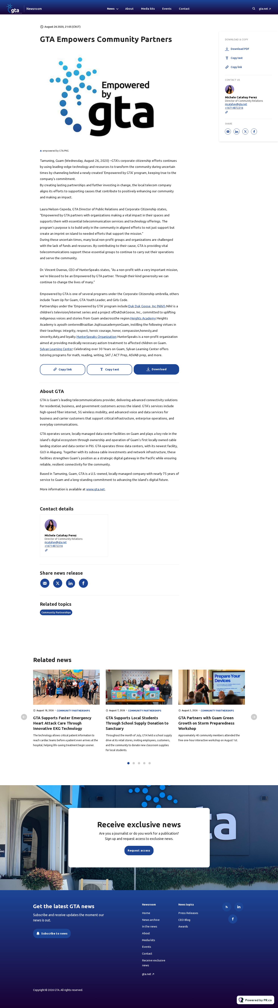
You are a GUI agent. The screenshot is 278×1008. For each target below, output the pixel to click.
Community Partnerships (56, 612)
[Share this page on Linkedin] (70, 583)
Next (254, 717)
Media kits (148, 8)
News (111, 8)
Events (166, 8)
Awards (183, 926)
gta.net (263, 8)
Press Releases (188, 913)
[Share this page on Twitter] (57, 583)
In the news (149, 926)
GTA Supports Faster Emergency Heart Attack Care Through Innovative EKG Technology (62, 723)
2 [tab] (134, 763)
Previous (24, 717)
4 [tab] (144, 763)
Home (146, 913)
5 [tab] (149, 763)
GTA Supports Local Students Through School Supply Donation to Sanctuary (137, 723)
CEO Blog (184, 919)
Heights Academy (143, 318)
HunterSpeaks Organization (96, 336)
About (129, 8)
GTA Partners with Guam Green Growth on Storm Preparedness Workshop (206, 723)
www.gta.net (95, 489)
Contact (184, 8)
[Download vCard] (101, 521)
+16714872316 (54, 545)
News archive (151, 919)
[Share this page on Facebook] (83, 583)
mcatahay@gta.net (56, 542)
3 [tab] (139, 763)
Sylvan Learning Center (56, 349)
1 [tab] (128, 763)
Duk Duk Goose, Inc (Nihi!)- (147, 306)
